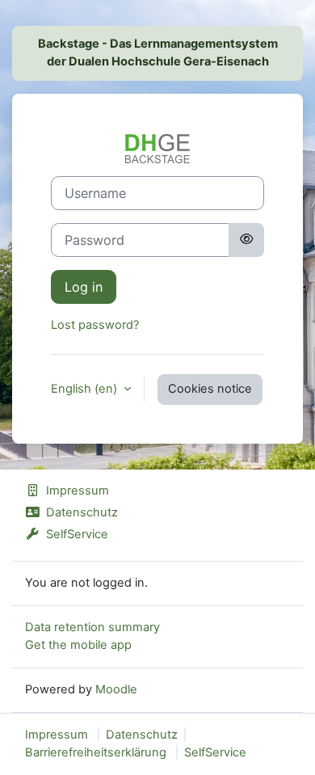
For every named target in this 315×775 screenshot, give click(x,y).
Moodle (116, 689)
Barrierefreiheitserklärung (95, 752)
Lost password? (95, 325)
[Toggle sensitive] (246, 240)
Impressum (77, 490)
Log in (84, 287)
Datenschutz (82, 512)
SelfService (77, 534)
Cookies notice (210, 388)
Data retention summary (92, 627)
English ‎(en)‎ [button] (85, 388)
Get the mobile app (78, 645)
